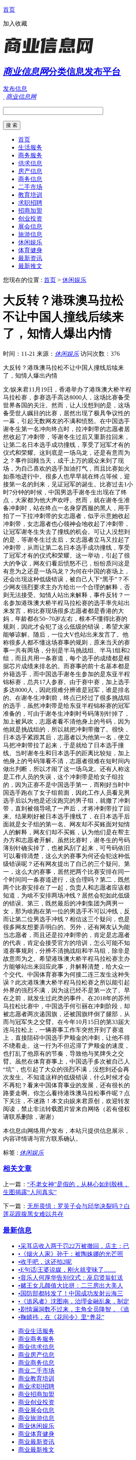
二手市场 (30, 187)
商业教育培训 (36, 1378)
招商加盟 (30, 210)
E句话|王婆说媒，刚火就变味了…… (67, 1269)
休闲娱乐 (30, 242)
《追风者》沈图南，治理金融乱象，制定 (73, 1301)
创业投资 (30, 218)
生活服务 (30, 147)
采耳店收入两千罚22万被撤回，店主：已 (73, 1246)
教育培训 (30, 195)
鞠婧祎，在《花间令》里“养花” (61, 1317)
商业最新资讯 (36, 1442)
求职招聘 (30, 203)
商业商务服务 (36, 1339)
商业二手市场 (36, 1370)
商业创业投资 (36, 1402)
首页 (9, 9)
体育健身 (30, 250)
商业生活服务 (36, 1331)
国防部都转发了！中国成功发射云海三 (70, 1293)
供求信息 (30, 163)
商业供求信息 (36, 1347)
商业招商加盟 (36, 1394)
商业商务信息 (36, 1362)
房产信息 (30, 171)
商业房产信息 (36, 1355)
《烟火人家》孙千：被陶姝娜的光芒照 (70, 1254)
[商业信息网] (50, 54)
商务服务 (30, 155)
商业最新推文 (36, 1449)
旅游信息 (30, 234)
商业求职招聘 (36, 1386)
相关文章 (17, 1168)
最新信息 (17, 1230)
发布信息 (15, 88)
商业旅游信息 (36, 1418)
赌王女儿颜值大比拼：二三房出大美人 (70, 1285)
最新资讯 (30, 258)
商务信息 (30, 179)
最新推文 (30, 266)
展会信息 (30, 226)
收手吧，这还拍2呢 (45, 1262)
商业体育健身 (36, 1434)
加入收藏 (15, 23)
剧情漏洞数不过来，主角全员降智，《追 (73, 1309)
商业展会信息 (36, 1410)
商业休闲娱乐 (36, 1426)
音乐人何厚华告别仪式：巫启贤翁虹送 (70, 1277)
